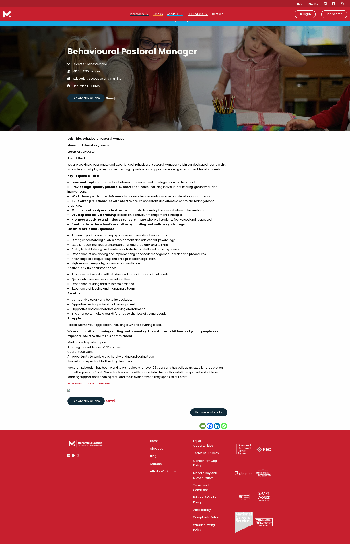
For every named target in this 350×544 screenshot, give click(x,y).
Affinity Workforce (163, 471)
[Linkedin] (217, 426)
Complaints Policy (206, 517)
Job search (334, 14)
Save (110, 98)
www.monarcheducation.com (88, 383)
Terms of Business (206, 453)
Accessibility (202, 510)
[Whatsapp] (224, 426)
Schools (158, 14)
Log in (306, 14)
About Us (173, 14)
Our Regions (196, 14)
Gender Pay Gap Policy (205, 463)
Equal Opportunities (203, 443)
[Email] (202, 426)
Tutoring (313, 3)
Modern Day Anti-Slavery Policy (206, 475)
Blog (299, 3)
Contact (217, 14)
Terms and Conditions (201, 487)
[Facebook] (210, 426)
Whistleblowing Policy (204, 527)
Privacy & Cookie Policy (205, 499)
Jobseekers (137, 14)
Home (154, 441)
